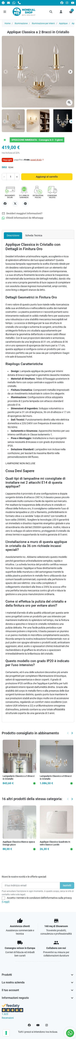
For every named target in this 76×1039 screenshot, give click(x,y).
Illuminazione (21, 23)
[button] (51, 12)
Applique (63, 23)
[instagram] (67, 2)
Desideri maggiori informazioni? (22, 213)
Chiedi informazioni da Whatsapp (24, 217)
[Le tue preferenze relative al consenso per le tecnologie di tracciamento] (6, 1033)
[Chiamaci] (19, 2)
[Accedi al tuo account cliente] (61, 12)
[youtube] (72, 2)
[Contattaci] (8, 2)
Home (7, 23)
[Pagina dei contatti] (3, 2)
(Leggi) (6, 901)
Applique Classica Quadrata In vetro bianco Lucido (55, 843)
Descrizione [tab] (13, 235)
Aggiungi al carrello (47, 176)
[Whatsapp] (13, 2)
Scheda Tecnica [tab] (33, 235)
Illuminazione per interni (43, 23)
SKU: (4, 167)
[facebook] (61, 2)
